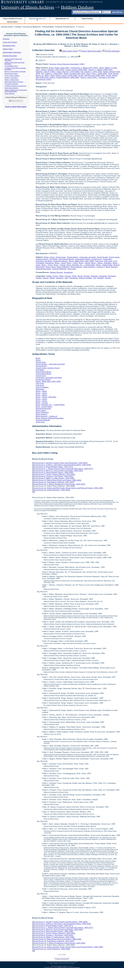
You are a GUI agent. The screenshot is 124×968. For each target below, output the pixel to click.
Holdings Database (77, 7)
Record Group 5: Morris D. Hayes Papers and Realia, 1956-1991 (57, 470)
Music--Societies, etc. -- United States (80, 265)
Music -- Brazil (60, 263)
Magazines (49, 263)
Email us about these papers (16, 106)
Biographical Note (9, 45)
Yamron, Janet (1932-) (89, 77)
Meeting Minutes (56, 272)
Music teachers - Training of (94, 267)
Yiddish (52, 278)
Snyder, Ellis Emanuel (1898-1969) (91, 75)
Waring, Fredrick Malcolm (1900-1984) (64, 77)
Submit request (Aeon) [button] (70, 51)
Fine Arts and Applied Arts (32, 27)
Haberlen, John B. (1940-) (46, 72)
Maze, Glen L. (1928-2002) (96, 74)
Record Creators (12, 22)
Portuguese (73, 278)
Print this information (112, 51)
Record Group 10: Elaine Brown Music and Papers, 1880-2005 (57, 480)
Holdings (18, 27)
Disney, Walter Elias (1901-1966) (81, 261)
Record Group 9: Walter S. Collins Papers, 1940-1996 (53, 478)
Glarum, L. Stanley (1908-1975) (100, 70)
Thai (94, 278)
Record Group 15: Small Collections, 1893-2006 (51, 490)
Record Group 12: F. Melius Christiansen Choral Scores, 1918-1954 (59, 484)
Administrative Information (12, 52)
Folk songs (108, 261)
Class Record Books (66, 259)
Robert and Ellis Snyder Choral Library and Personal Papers (16, 90)
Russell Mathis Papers (11, 66)
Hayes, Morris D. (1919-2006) (68, 72)
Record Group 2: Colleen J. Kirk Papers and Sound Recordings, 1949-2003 (61, 465)
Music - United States (104, 265)
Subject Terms (8, 49)
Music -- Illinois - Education (101, 263)
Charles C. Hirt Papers (11, 77)
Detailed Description (10, 56)
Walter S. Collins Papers (12, 79)
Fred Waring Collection (11, 84)
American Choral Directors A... (65, 27)
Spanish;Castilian (85, 278)
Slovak (80, 276)
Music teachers (76, 267)
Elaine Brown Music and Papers (14, 81)
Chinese (108, 278)
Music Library (51, 267)
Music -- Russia (60, 265)
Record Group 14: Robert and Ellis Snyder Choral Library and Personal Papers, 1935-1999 (67, 488)
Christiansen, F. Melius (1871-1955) (84, 68)
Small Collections (10, 93)
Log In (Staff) (62, 954)
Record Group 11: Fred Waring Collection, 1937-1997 (53, 482)
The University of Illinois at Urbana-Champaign (67, 967)
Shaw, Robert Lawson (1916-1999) (63, 75)
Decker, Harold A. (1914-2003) (53, 70)
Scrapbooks (68, 272)
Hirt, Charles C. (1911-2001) (91, 72)
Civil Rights (53, 259)
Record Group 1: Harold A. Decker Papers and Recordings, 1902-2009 (60, 463)
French (55, 276)
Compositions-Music (82, 259)
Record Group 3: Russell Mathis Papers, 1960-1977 (52, 467)
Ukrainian (94, 276)
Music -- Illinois (84, 263)
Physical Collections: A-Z (37, 18)
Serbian (39, 278)
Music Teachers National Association (50, 418)
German (68, 276)
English (49, 276)
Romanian (112, 276)
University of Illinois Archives (27, 7)
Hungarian (103, 276)
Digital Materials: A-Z (62, 18)
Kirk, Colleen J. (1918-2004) (52, 74)
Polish (74, 276)
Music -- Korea (47, 265)
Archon (60, 966)
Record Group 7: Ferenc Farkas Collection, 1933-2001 (54, 474)
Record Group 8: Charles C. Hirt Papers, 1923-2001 (53, 476)
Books (46, 257)
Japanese (59, 278)
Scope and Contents (10, 42)
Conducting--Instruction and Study (49, 378)
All (34, 492)
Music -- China (72, 263)
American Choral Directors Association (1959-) (67, 64)
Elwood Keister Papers (11, 73)
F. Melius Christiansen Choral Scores (15, 86)
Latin (66, 278)
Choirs (52, 257)
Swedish (100, 278)
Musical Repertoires (43, 408)
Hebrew (45, 278)
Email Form (65, 959)
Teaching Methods (59, 269)
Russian (87, 276)
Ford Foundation (42, 387)
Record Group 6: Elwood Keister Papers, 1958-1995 (53, 472)
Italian (61, 276)
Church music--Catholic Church (48, 368)
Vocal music (71, 269)
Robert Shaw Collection (11, 88)
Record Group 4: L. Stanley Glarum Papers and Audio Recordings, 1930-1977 (62, 469)
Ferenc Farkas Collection (12, 75)
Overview (6, 39)
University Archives (7, 27)
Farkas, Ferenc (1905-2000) (76, 70)
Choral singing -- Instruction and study (81, 257)
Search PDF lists (117, 12)
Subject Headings (87, 18)
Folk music (99, 261)
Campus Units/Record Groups (12, 18)
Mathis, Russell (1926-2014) (74, 74)
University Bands (48, 27)
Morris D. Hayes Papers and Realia (15, 71)
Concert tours (96, 259)
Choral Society (102, 257)
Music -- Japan (41, 399)
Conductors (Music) (60, 261)
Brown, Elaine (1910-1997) (59, 68)
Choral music (61, 257)
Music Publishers (63, 267)
